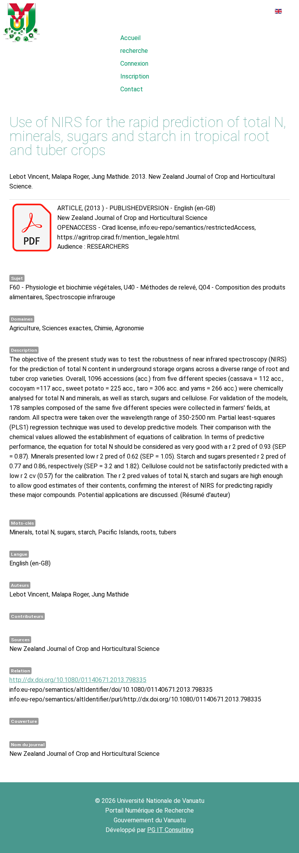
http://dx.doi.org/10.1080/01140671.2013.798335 (77, 680)
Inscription (134, 76)
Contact (131, 89)
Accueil (130, 38)
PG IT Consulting (170, 830)
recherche (134, 50)
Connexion (134, 63)
